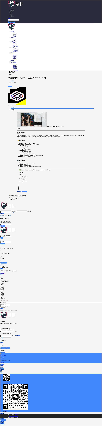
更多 (11, 63)
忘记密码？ (2, 215)
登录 (9, 22)
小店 (11, 12)
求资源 (12, 11)
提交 (1, 308)
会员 (12, 16)
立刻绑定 (2, 273)
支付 (1, 268)
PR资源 (12, 37)
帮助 (11, 15)
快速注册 (12, 22)
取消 (1, 225)
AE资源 (12, 31)
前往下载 (10, 86)
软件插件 (12, 53)
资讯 (11, 13)
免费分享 (12, 10)
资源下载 (12, 9)
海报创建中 (3, 352)
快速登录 (2, 213)
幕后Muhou (17, 414)
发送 (4, 243)
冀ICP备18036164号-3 (13, 416)
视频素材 (12, 47)
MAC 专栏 (13, 42)
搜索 (1, 237)
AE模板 (12, 80)
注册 (10, 215)
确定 (1, 274)
